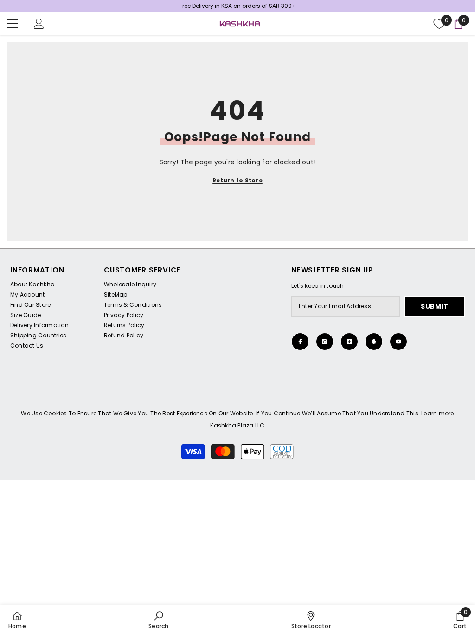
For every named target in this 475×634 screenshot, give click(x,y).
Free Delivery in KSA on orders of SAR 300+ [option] (238, 6)
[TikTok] (349, 341)
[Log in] (39, 24)
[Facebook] (300, 341)
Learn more (437, 413)
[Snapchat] (374, 341)
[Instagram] (325, 341)
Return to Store (237, 180)
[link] (158, 619)
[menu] (12, 23)
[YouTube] (398, 341)
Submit (435, 306)
